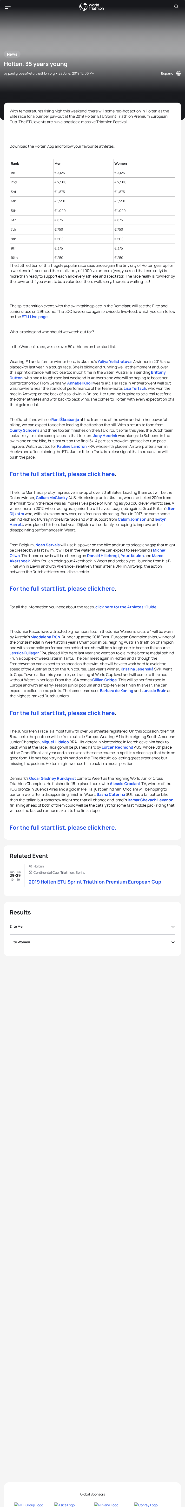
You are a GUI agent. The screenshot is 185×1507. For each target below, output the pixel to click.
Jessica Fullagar (24, 653)
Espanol (167, 73)
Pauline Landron (72, 446)
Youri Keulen (132, 555)
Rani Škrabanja (65, 419)
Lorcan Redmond (117, 747)
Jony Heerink (105, 435)
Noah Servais (47, 544)
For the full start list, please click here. (63, 827)
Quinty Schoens (25, 430)
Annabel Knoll (79, 383)
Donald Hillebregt (103, 555)
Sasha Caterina (111, 794)
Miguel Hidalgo (55, 742)
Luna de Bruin (153, 690)
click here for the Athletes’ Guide (126, 607)
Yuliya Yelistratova (115, 361)
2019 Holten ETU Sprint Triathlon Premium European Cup (95, 882)
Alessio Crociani (125, 783)
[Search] (176, 6)
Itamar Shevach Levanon (150, 800)
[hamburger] (8, 7)
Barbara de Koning (116, 690)
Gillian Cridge (104, 679)
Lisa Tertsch (135, 388)
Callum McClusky (52, 497)
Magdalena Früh (45, 637)
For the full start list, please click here (62, 474)
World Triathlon (91, 7)
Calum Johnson (132, 519)
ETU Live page (35, 316)
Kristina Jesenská (137, 669)
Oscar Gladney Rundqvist (52, 778)
